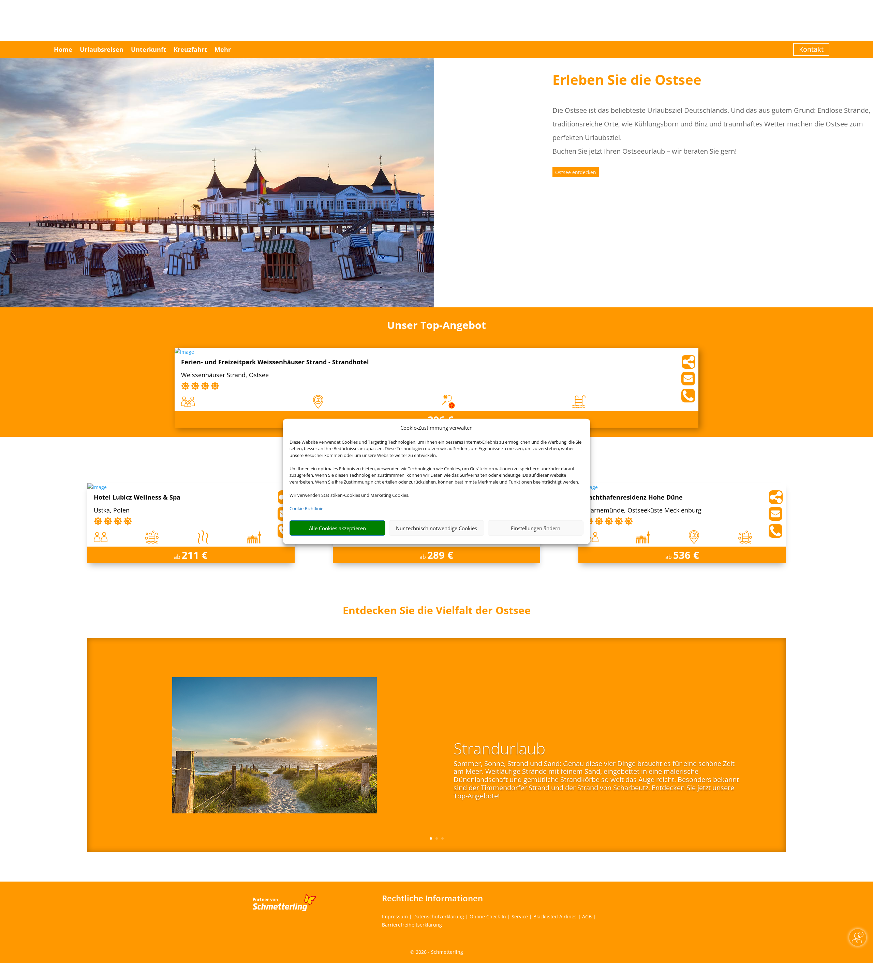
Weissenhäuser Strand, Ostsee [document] (225, 375)
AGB (587, 916)
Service (520, 916)
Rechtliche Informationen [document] (432, 898)
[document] (436, 612)
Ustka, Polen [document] (112, 510)
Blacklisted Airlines (555, 916)
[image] (184, 352)
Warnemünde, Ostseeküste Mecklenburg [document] (643, 510)
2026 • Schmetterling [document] (438, 952)
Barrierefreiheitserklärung (412, 924)
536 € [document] (686, 555)
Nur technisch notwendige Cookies (436, 528)
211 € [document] (195, 555)
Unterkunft (148, 49)
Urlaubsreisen (101, 49)
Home (63, 49)
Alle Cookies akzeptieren (337, 528)
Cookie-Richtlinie (306, 508)
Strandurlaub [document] (499, 749)
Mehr (222, 49)
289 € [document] (440, 555)
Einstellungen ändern (535, 528)
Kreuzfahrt (190, 49)
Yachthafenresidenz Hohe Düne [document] (634, 497)
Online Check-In (488, 916)
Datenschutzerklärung (438, 916)
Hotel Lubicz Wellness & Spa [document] (137, 497)
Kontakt (811, 49)
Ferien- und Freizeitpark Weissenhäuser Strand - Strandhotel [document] (275, 362)
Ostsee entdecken (575, 172)
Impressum (395, 916)
